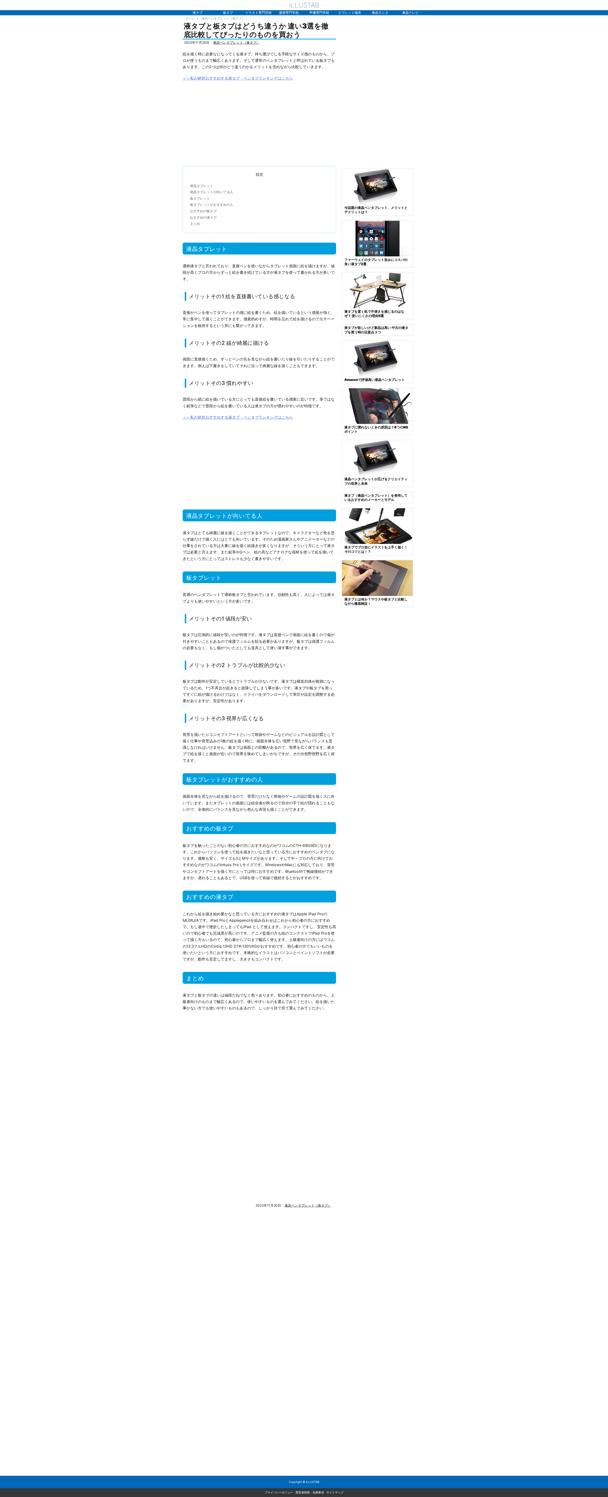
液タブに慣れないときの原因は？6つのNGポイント (376, 429)
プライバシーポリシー (279, 1492)
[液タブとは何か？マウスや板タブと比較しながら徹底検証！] (377, 578)
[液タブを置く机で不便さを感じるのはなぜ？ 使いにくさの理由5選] (377, 290)
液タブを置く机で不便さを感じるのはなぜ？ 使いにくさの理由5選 (374, 313)
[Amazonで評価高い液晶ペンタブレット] (377, 358)
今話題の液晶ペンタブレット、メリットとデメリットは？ (376, 210)
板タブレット (200, 198)
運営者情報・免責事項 (309, 1492)
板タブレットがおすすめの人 (211, 204)
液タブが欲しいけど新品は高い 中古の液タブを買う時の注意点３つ (376, 330)
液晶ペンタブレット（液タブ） (223, 18)
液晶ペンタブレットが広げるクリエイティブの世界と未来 (376, 481)
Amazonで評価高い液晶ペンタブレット (374, 380)
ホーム (190, 18)
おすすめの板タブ (203, 211)
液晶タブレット (201, 186)
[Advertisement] (259, 121)
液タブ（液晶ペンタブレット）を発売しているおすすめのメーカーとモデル (376, 497)
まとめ (195, 223)
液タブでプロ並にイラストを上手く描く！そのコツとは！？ (376, 549)
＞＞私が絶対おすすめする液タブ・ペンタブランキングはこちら (238, 78)
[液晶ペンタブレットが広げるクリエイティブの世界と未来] (377, 458)
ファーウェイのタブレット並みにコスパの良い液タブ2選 (376, 262)
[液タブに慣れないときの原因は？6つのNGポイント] (377, 406)
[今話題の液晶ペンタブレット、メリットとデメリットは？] (377, 186)
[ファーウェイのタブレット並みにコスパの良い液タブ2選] (377, 238)
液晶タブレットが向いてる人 (211, 192)
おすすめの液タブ (203, 217)
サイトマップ (334, 1492)
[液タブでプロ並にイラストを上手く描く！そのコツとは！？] (377, 526)
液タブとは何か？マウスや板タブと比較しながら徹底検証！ (376, 601)
